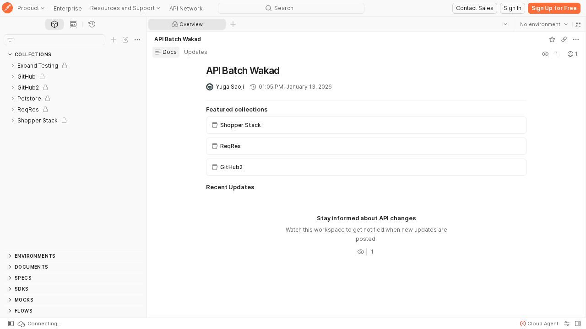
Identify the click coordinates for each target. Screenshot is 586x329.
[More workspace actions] (575, 39)
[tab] (54, 24)
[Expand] (12, 65)
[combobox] (543, 24)
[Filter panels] (10, 39)
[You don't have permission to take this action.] (233, 24)
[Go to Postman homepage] (7, 8)
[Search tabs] (504, 24)
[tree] (73, 155)
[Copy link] (563, 39)
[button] (577, 24)
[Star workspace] (551, 39)
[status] (38, 323)
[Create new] (113, 39)
